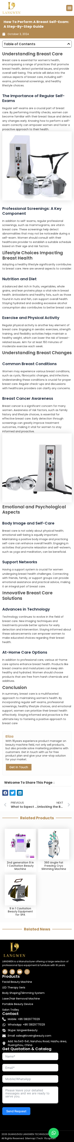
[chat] (53, 1133)
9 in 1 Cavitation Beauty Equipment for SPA (20, 912)
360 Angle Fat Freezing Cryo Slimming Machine (53, 866)
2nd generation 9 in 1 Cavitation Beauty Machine (20, 866)
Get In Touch (18, 767)
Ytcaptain (50, 1138)
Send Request (16, 1111)
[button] (69, 8)
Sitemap (30, 1138)
